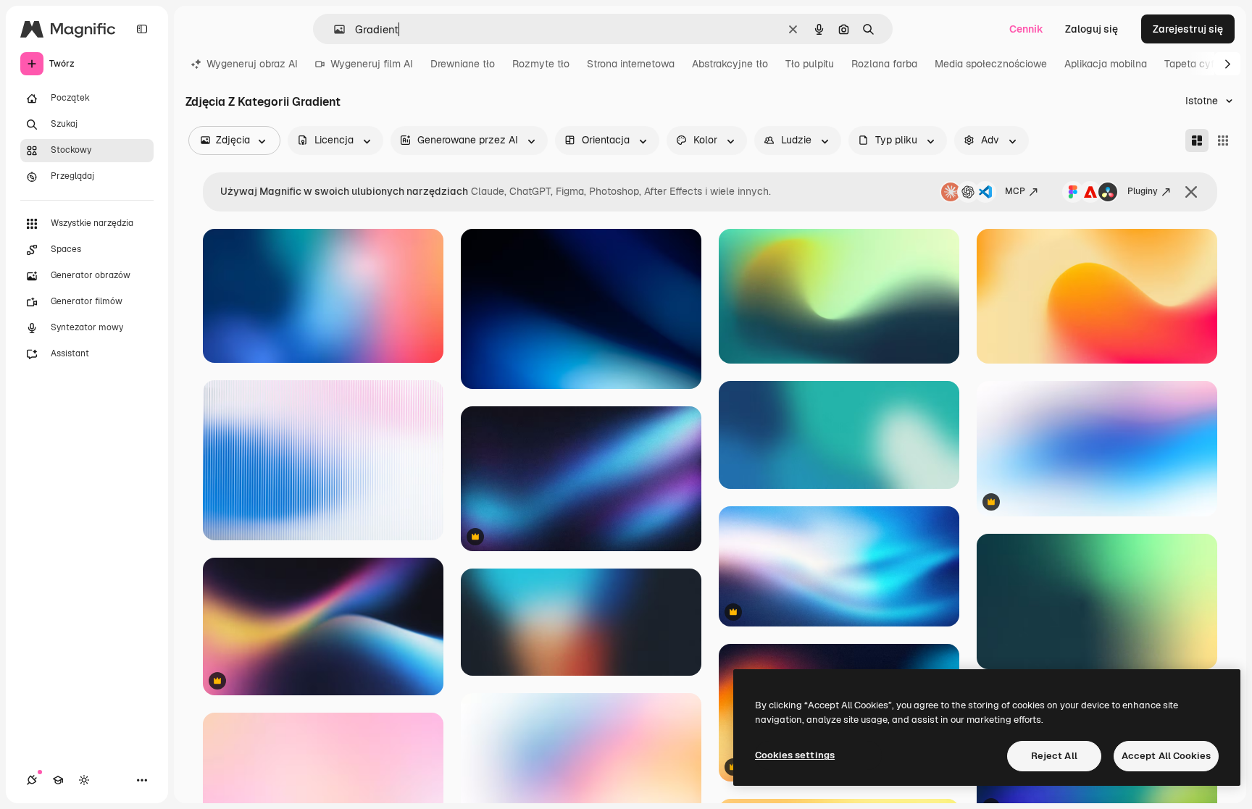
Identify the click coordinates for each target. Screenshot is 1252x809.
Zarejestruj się (1188, 28)
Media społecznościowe (991, 63)
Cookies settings (795, 755)
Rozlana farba (884, 63)
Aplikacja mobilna (1105, 63)
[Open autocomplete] (334, 29)
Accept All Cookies (1166, 756)
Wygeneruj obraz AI (252, 63)
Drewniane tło (462, 63)
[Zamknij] (1191, 192)
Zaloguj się (1091, 28)
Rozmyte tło (540, 63)
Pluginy (1142, 191)
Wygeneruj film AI (371, 63)
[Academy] (58, 780)
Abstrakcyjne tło (730, 63)
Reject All (1054, 756)
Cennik (1026, 28)
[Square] (1223, 140)
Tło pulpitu (809, 63)
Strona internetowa (631, 63)
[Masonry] (1197, 140)
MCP (1015, 191)
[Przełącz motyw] (84, 780)
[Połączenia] (31, 780)
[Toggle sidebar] (142, 29)
